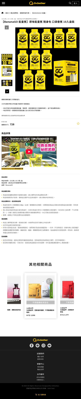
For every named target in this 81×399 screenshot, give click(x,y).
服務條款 (40, 359)
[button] (7, 91)
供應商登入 (40, 380)
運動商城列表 (24, 13)
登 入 (75, 3)
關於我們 (40, 356)
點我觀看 (12, 169)
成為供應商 (40, 377)
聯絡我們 (40, 369)
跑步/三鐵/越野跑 (12, 13)
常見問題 (40, 367)
